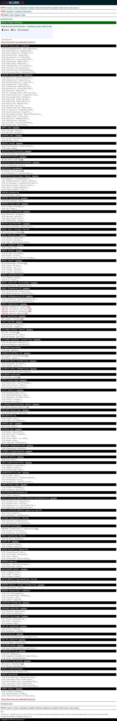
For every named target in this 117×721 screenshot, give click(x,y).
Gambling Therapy (22, 716)
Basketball (23, 7)
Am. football (54, 7)
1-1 (28, 407)
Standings (16, 127)
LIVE (11, 15)
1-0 (30, 309)
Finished (17, 15)
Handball (31, 7)
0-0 (22, 159)
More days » (27, 11)
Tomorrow (18, 11)
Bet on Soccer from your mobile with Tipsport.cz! (18, 42)
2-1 (29, 307)
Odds (23, 15)
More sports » (74, 7)
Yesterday (10, 11)
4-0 (30, 311)
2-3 (37, 529)
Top (2, 711)
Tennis (16, 7)
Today (3, 11)
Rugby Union (63, 7)
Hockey (10, 7)
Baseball (46, 7)
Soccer (3, 7)
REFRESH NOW (6, 19)
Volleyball (38, 7)
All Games (4, 15)
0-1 (26, 263)
